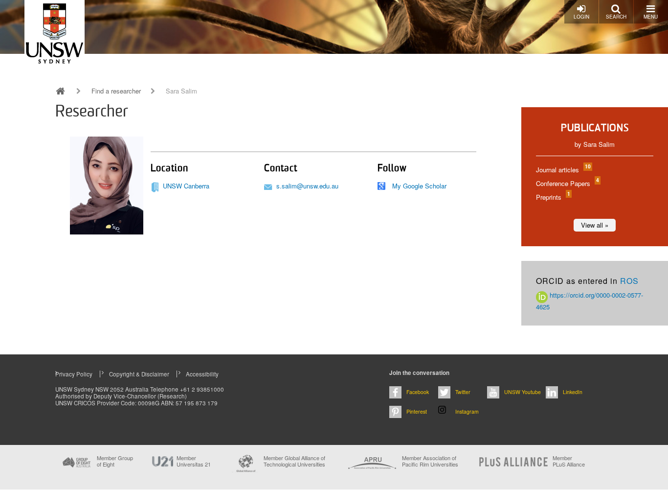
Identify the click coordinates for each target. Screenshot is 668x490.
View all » (594, 225)
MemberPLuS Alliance (569, 461)
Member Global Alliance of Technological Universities (294, 461)
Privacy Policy (73, 374)
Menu (651, 16)
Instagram (467, 411)
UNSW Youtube (522, 392)
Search (616, 16)
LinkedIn (572, 392)
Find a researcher (116, 91)
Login (581, 16)
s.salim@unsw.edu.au (307, 185)
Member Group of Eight (115, 461)
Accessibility (202, 374)
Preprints (552, 197)
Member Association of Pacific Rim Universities (430, 461)
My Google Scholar (419, 185)
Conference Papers (567, 183)
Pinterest (416, 411)
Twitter (462, 392)
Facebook (417, 392)
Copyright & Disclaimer (139, 374)
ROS (629, 280)
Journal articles (563, 169)
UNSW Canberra (186, 185)
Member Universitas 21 (194, 461)
